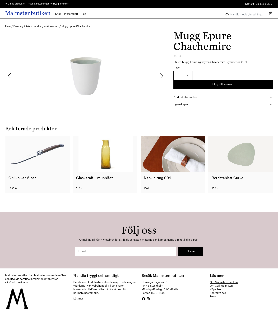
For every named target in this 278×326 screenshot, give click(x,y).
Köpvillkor (216, 289)
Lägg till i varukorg (223, 84)
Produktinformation (185, 97)
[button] (271, 13)
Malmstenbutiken (28, 13)
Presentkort (71, 14)
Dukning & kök (21, 26)
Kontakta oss (218, 293)
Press (213, 296)
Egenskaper (180, 104)
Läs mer (78, 298)
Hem (8, 26)
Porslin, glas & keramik (46, 26)
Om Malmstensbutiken (224, 282)
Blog (83, 14)
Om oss (259, 4)
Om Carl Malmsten (221, 286)
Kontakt (249, 4)
